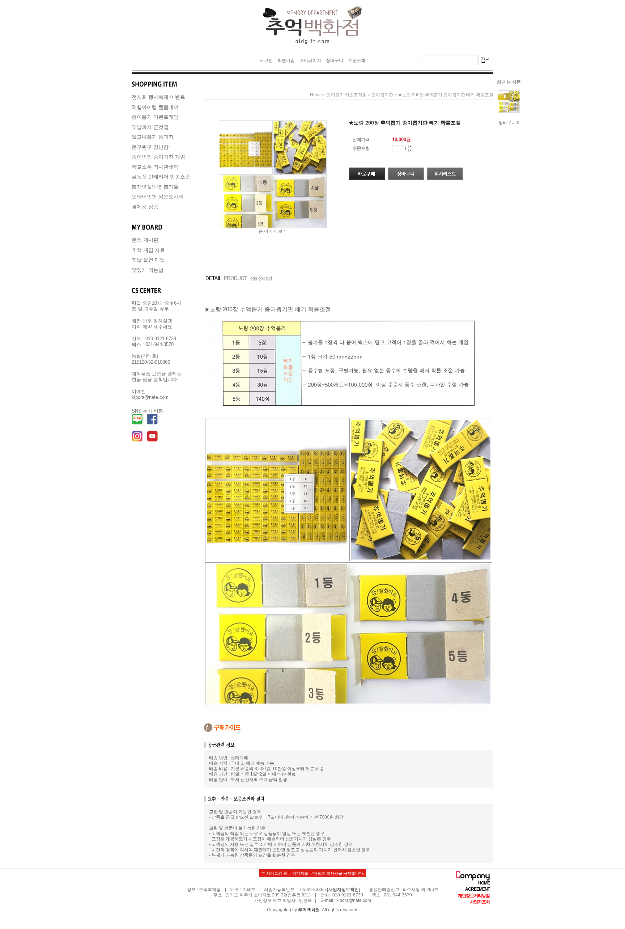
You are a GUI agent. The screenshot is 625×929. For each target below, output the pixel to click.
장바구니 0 (508, 122)
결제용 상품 (145, 207)
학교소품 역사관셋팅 (155, 167)
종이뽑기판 (382, 94)
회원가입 (286, 60)
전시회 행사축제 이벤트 (158, 97)
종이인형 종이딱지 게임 (158, 157)
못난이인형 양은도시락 (158, 196)
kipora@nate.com (353, 900)
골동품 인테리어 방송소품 (161, 177)
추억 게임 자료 (148, 250)
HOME (484, 883)
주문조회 (356, 60)
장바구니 (334, 60)
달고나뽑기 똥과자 (153, 137)
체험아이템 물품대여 (155, 107)
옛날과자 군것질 (150, 127)
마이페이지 (310, 60)
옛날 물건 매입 (148, 260)
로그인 (266, 60)
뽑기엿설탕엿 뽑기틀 (155, 187)
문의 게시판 (145, 240)
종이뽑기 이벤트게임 (155, 117)
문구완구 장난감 (150, 147)
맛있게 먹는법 (147, 270)
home (316, 94)
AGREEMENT (477, 889)
